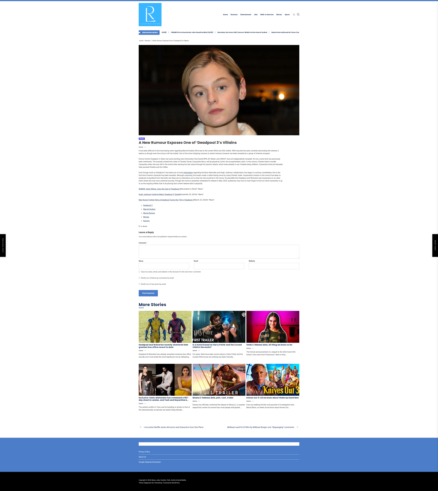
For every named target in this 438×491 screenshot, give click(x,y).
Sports (287, 15)
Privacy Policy (144, 452)
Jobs (256, 15)
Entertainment (245, 15)
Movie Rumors (149, 213)
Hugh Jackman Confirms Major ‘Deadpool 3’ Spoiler (159, 194)
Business (234, 15)
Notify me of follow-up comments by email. (157, 278)
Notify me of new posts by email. (153, 284)
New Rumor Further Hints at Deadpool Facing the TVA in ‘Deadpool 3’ (166, 200)
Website (252, 261)
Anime (225, 15)
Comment (143, 243)
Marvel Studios (149, 209)
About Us (142, 457)
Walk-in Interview (267, 15)
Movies (279, 15)
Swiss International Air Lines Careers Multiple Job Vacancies (272, 32)
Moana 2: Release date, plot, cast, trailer (213, 397)
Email (196, 261)
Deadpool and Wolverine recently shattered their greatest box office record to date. (163, 345)
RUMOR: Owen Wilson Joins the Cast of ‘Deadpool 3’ (160, 189)
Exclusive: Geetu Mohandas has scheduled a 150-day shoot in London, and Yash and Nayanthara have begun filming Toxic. (164, 400)
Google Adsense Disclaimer (150, 462)
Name (141, 261)
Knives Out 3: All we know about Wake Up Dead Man (272, 397)
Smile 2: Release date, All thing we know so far (269, 344)
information (188, 172)
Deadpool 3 (148, 205)
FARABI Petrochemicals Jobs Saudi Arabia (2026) (167, 32)
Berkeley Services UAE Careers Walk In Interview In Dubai (217, 32)
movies (145, 226)
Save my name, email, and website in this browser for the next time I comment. (171, 272)
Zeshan (141, 147)
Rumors (146, 221)
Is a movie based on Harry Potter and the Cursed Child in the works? (217, 345)
